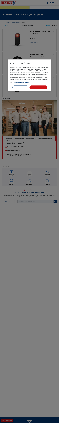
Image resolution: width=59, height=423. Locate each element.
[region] (29, 75)
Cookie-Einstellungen (20, 87)
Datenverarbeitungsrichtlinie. (22, 82)
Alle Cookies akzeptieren (38, 87)
